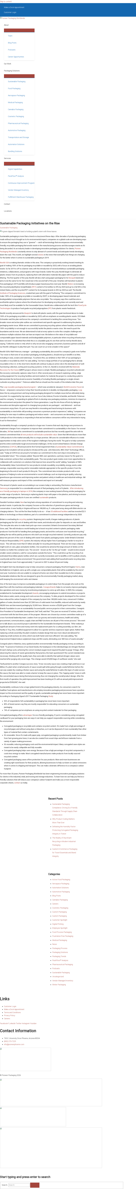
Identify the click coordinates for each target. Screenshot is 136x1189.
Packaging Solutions (60, 952)
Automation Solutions (60, 888)
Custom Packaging (59, 912)
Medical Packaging (59, 940)
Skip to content (6, 1)
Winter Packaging (59, 985)
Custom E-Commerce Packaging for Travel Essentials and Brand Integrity (64, 852)
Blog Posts (56, 896)
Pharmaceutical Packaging (62, 964)
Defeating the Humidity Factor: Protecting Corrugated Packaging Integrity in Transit (65, 830)
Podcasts (56, 968)
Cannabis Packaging (60, 900)
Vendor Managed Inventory (62, 981)
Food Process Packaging (62, 932)
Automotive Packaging (61, 892)
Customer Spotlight (59, 920)
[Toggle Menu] (19, 30)
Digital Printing (58, 924)
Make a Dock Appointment (14, 7)
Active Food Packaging (61, 879)
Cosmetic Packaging (60, 908)
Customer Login (10, 12)
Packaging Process (59, 948)
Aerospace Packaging (60, 884)
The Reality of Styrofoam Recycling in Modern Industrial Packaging (64, 841)
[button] (9, 25)
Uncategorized (58, 976)
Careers (55, 904)
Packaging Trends (59, 956)
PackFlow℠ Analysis (60, 960)
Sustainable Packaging (8, 228)
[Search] (34, 1185)
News (54, 944)
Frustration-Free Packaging (62, 936)
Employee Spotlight (59, 928)
